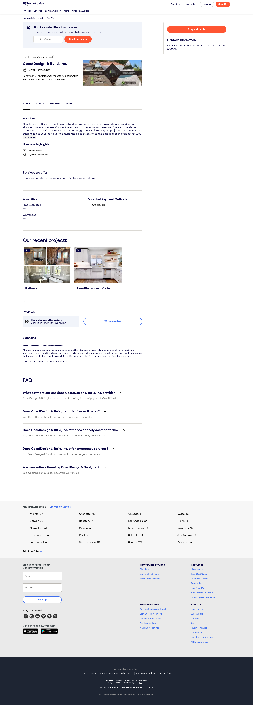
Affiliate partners (199, 642)
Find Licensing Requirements (111, 356)
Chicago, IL (135, 513)
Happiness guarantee (202, 637)
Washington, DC (186, 542)
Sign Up (222, 4)
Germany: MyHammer (108, 673)
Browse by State (59, 506)
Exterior (38, 11)
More (66, 11)
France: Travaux (89, 673)
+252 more (59, 79)
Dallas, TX (183, 513)
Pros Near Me (197, 588)
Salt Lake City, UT (138, 535)
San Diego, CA (38, 542)
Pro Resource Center (150, 618)
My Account (197, 569)
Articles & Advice (80, 11)
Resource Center (199, 578)
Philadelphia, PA (39, 535)
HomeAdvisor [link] (30, 18)
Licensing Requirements (203, 597)
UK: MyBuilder (165, 673)
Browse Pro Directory (151, 574)
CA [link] (41, 18)
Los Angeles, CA (138, 521)
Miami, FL (183, 521)
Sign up (42, 599)
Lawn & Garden (53, 11)
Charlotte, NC (87, 513)
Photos (40, 103)
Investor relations (200, 628)
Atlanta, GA (36, 513)
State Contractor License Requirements (43, 345)
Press (193, 623)
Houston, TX (86, 521)
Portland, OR (86, 535)
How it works (197, 609)
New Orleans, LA (138, 528)
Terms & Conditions (144, 687)
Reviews (55, 103)
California (118, 681)
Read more (29, 137)
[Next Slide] (31, 301)
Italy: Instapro (127, 673)
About (26, 103)
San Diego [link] (52, 18)
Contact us (196, 632)
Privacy (109, 681)
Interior (27, 11)
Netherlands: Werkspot (146, 673)
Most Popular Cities (34, 506)
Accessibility (141, 681)
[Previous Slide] (24, 301)
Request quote (197, 29)
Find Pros (144, 569)
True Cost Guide (199, 574)
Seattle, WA (135, 542)
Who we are (197, 614)
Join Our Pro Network (151, 614)
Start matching (78, 39)
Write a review (112, 321)
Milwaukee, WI (38, 528)
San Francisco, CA (90, 542)
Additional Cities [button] (31, 551)
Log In (207, 4)
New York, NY (185, 528)
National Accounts (149, 628)
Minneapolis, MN (88, 528)
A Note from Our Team (202, 592)
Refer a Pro (196, 583)
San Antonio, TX (186, 535)
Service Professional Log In (153, 609)
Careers (195, 618)
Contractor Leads (149, 623)
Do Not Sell (129, 681)
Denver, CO (37, 521)
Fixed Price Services (150, 578)
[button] (47, 271)
